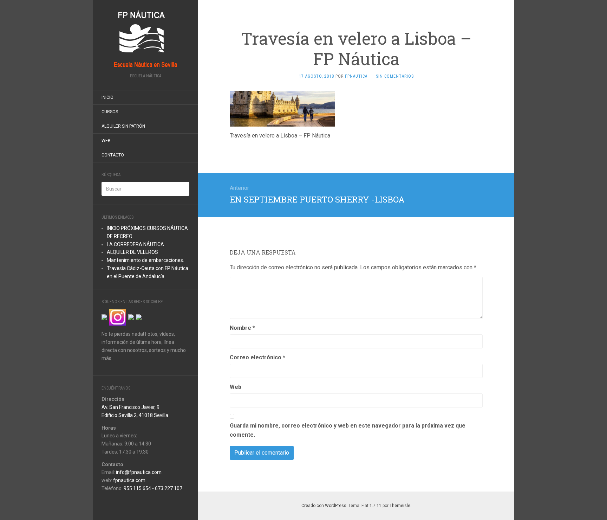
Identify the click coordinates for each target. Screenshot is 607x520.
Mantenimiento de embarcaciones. (145, 260)
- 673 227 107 (166, 488)
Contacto (113, 155)
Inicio (107, 97)
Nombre (242, 328)
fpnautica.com (129, 480)
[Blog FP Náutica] (145, 39)
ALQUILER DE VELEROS (132, 252)
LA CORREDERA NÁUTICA (135, 244)
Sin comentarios (395, 76)
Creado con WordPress (323, 505)
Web (106, 140)
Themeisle (400, 505)
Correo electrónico (257, 357)
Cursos (110, 111)
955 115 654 (137, 488)
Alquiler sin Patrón (123, 126)
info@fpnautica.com (139, 472)
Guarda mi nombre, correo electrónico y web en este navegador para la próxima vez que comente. (347, 430)
